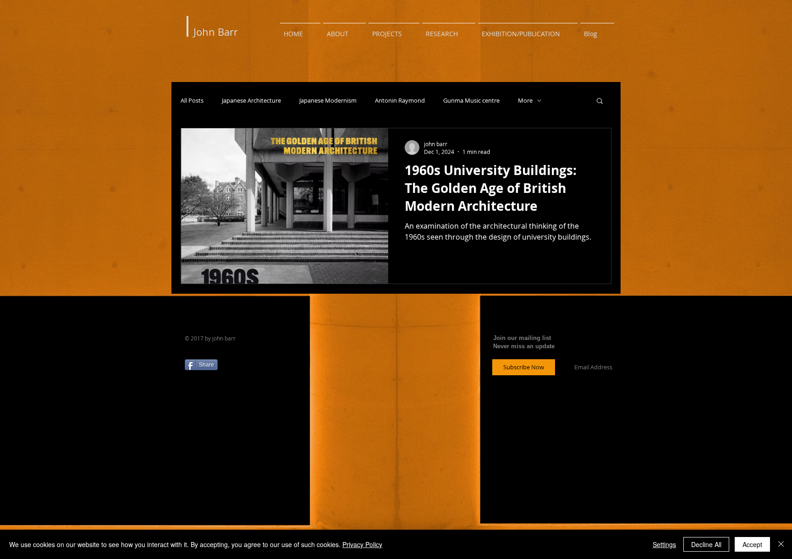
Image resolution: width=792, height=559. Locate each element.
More (525, 100)
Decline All (706, 544)
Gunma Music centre (471, 100)
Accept (752, 544)
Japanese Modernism (328, 100)
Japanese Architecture (251, 100)
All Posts (192, 100)
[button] (599, 101)
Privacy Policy (362, 544)
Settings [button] (664, 544)
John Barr (215, 31)
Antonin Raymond (400, 100)
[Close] (781, 544)
